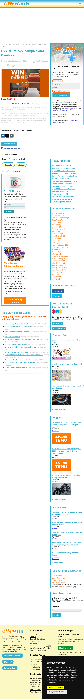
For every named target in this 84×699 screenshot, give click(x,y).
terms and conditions (59, 111)
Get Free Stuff (9, 143)
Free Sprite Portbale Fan (13, 360)
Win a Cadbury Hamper (14, 301)
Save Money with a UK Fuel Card (63, 168)
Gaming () (56, 238)
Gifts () (55, 243)
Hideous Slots (62, 587)
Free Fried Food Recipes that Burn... (64, 181)
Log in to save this (10, 155)
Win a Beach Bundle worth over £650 (18, 368)
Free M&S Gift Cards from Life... (63, 186)
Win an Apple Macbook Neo (15, 344)
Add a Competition (37, 692)
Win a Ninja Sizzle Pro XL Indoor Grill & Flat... (21, 347)
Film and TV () (57, 234)
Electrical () (56, 227)
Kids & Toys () (57, 252)
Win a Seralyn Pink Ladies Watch (16, 324)
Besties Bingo (57, 580)
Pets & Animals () (59, 270)
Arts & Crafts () (58, 213)
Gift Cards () (57, 240)
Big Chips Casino (58, 582)
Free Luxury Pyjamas (12, 337)
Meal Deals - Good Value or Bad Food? (67, 364)
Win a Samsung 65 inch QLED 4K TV (17, 326)
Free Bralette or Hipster (60, 191)
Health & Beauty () (60, 245)
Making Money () (58, 258)
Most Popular (35, 667)
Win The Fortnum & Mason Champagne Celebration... (24, 355)
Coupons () (56, 222)
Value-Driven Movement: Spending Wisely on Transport (66, 476)
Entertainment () (59, 229)
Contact (33, 637)
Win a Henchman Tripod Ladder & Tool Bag (20, 362)
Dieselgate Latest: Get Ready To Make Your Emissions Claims (67, 513)
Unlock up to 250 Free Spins (62, 199)
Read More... (55, 431)
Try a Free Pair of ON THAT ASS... (63, 197)
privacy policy (8, 237)
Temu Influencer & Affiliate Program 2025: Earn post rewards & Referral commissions (66, 451)
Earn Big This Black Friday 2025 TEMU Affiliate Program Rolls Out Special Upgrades (67, 424)
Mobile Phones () (59, 265)
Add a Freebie (35, 690)
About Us (33, 634)
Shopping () (57, 272)
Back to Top (10, 668)
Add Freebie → (57, 323)
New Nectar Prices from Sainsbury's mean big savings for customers (66, 543)
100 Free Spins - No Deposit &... (63, 166)
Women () (56, 279)
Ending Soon (35, 669)
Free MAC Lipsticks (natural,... (62, 202)
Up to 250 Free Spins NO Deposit (63, 189)
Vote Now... (55, 346)
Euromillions (57, 576)
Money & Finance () (60, 267)
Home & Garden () (60, 249)
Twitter (56, 296)
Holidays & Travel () (60, 247)
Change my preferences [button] (57, 692)
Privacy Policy (35, 641)
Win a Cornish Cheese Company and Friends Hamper (23, 339)
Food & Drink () (58, 236)
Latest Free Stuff (36, 665)
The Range (16, 171)
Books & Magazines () (60, 218)
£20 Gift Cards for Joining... (61, 179)
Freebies (9, 44)
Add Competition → (59, 328)
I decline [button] (60, 687)
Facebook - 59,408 (13, 655)
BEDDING (8, 165)
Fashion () (56, 231)
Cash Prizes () (57, 220)
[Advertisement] (42, 25)
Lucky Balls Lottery (59, 578)
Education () (57, 224)
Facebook (57, 291)
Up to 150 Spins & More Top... (62, 184)
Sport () (55, 274)
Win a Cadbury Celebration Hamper (64, 173)
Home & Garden (18, 44)
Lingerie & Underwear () (61, 256)
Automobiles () (58, 215)
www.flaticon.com (37, 648)
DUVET (21, 165)
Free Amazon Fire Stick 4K (61, 194)
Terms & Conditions (37, 639)
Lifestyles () (56, 254)
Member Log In (65, 648)
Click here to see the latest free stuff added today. (20, 103)
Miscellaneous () (58, 263)
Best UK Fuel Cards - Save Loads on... (65, 176)
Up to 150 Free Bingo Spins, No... (63, 171)
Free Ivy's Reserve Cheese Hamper (17, 332)
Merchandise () (58, 261)
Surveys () (56, 277)
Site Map (33, 643)
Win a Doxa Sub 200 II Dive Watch (17, 352)
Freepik (48, 646)
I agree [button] (51, 687)
